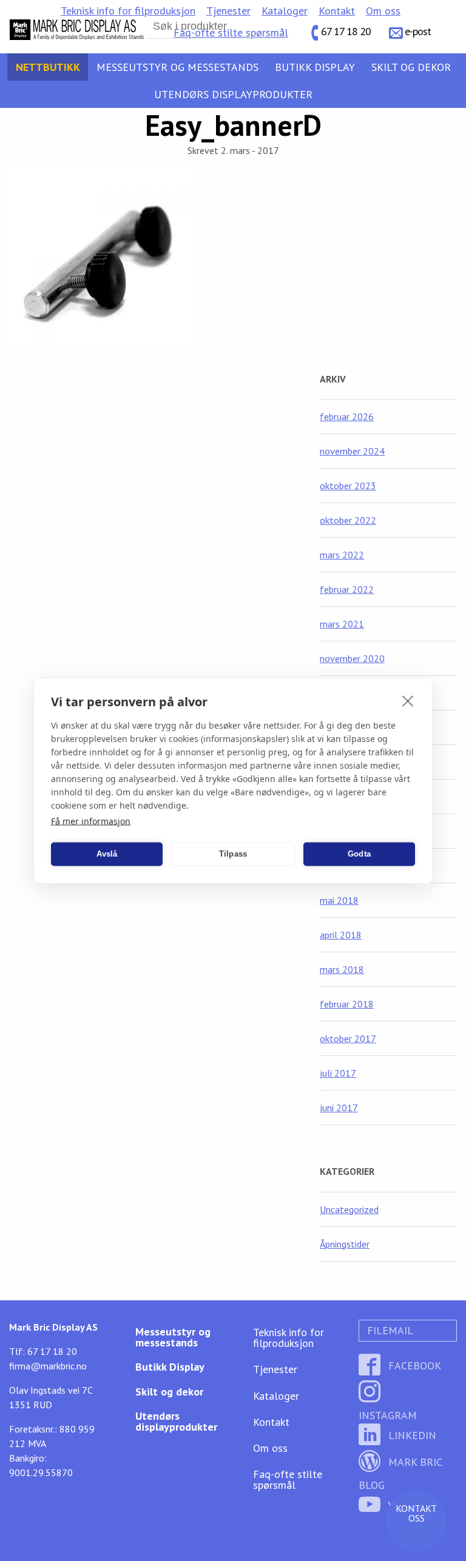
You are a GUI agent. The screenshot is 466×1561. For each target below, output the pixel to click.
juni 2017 (339, 1107)
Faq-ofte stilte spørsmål (231, 32)
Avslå (107, 853)
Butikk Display (315, 67)
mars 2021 (342, 624)
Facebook (413, 1365)
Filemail (388, 1330)
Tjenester (228, 11)
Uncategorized (349, 1209)
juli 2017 (338, 1073)
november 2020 (352, 658)
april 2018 (341, 935)
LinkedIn (410, 1435)
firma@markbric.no (48, 1366)
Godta (359, 853)
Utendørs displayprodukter (233, 94)
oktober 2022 (348, 520)
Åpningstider (345, 1244)
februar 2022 (347, 589)
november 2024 (352, 451)
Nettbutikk (48, 67)
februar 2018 (347, 1004)
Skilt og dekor (411, 67)
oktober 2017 (348, 1038)
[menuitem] (128, 11)
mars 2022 (342, 555)
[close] (408, 700)
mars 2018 (342, 969)
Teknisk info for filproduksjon (128, 11)
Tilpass (233, 853)
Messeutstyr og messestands (177, 67)
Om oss (383, 11)
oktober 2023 (348, 486)
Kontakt (337, 11)
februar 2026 (347, 416)
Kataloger (285, 11)
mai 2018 (339, 900)
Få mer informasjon (90, 820)
